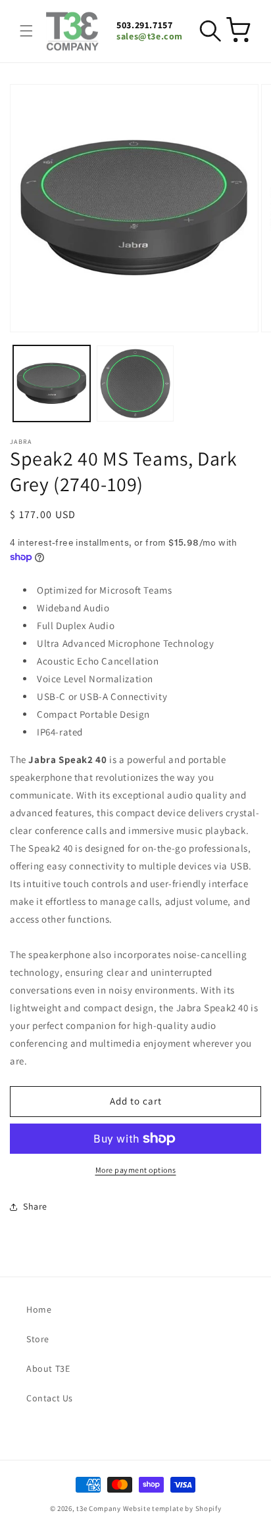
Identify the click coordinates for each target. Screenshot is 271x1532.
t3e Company (98, 1508)
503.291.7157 (144, 25)
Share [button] (35, 1206)
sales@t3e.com (149, 36)
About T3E (48, 1368)
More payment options (135, 1170)
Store (37, 1339)
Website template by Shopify (172, 1508)
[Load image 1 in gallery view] (51, 383)
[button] (26, 30)
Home (38, 1309)
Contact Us (49, 1398)
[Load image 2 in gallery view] (135, 383)
